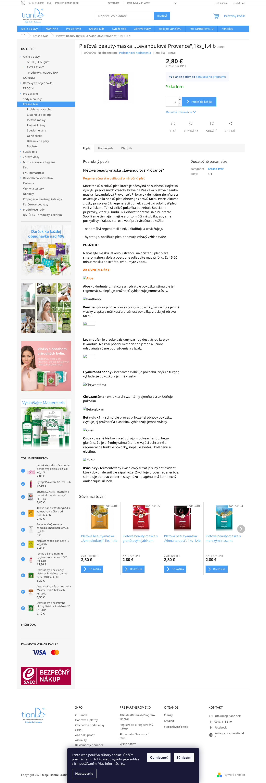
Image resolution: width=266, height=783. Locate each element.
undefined (239, 3)
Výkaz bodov (128, 744)
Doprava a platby (138, 3)
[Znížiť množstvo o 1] (180, 104)
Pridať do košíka (201, 102)
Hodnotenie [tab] (105, 148)
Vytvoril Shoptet (234, 775)
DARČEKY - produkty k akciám (42, 215)
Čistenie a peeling (39, 114)
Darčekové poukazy (35, 204)
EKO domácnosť (33, 173)
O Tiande (113, 3)
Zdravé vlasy (31, 157)
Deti (25, 167)
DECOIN (28, 88)
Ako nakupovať (85, 735)
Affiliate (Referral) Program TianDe (137, 717)
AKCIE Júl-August (38, 62)
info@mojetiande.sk (227, 716)
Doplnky (32, 146)
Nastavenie (84, 773)
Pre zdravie (30, 93)
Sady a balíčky (32, 99)
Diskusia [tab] (126, 148)
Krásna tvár (30, 104)
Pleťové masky (36, 120)
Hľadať (162, 16)
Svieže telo (30, 151)
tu (122, 763)
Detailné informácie (179, 112)
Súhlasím (184, 757)
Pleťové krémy (36, 125)
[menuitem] (29, 29)
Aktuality (81, 740)
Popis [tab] (86, 148)
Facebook (220, 727)
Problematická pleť (39, 109)
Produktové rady (33, 209)
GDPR (78, 730)
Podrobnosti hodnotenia (135, 53)
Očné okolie (34, 136)
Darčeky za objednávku (38, 83)
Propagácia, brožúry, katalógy (42, 199)
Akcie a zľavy (31, 56)
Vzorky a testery (33, 188)
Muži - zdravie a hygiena (39, 162)
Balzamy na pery (38, 141)
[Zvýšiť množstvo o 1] (180, 99)
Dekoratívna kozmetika (38, 178)
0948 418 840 (223, 721)
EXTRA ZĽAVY (35, 67)
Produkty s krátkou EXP (43, 72)
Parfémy (28, 183)
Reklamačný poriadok (89, 745)
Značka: (166, 53)
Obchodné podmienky (89, 725)
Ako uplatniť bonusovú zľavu (134, 736)
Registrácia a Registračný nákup (136, 726)
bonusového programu (211, 77)
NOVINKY (29, 78)
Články (168, 715)
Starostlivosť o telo (176, 726)
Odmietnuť (159, 757)
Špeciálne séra (36, 130)
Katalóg (169, 721)
